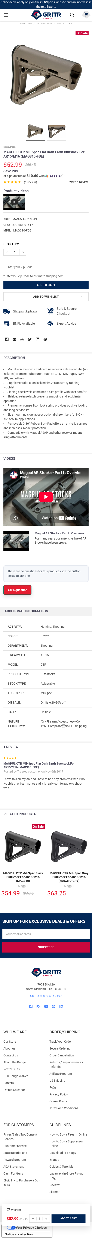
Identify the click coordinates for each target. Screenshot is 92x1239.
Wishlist (16, 1209)
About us (9, 1048)
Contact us (10, 1055)
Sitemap (54, 1192)
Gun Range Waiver (15, 1076)
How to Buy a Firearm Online (68, 1134)
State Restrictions (15, 1153)
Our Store (9, 1041)
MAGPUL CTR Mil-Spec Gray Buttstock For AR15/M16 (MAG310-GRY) (69, 876)
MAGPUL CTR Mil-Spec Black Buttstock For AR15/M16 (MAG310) (23, 876)
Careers (8, 1083)
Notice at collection (19, 1234)
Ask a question (17, 590)
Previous (78, 814)
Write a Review (79, 182)
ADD (63, 1218)
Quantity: (11, 244)
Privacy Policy (69, 1094)
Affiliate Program (60, 1073)
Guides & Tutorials (61, 1166)
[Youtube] (46, 1006)
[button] (33, 176)
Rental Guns (11, 1069)
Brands (54, 1159)
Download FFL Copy (62, 1153)
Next (87, 814)
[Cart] (86, 14)
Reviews (54, 1185)
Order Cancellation (61, 1055)
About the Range (14, 1062)
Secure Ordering (60, 1048)
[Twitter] (30, 339)
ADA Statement (13, 1166)
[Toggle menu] (6, 15)
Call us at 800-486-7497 (46, 996)
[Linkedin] (37, 339)
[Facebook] (6, 339)
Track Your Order (60, 1041)
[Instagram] (38, 1006)
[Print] (22, 339)
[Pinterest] (45, 339)
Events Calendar (14, 1090)
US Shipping (57, 1080)
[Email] (14, 339)
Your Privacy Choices (31, 1227)
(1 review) (30, 182)
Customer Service (15, 1146)
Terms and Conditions (69, 1108)
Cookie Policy (69, 1101)
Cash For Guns (13, 1173)
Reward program (14, 1159)
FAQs (52, 1087)
